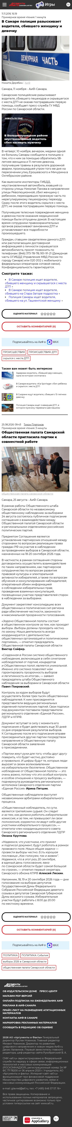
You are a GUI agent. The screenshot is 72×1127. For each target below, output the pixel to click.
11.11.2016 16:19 (9, 13)
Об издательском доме (20, 991)
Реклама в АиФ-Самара (19, 1005)
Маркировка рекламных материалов (30, 1022)
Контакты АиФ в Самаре (20, 1017)
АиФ (27, 82)
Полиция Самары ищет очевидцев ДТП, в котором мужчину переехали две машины (38, 406)
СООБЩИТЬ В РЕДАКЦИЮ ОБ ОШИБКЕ (28, 1027)
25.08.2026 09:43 (11, 424)
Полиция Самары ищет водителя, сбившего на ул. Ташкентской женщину (33, 299)
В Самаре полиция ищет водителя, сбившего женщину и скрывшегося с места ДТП (35, 283)
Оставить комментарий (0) (36, 326)
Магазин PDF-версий (17, 995)
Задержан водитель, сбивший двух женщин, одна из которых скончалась (39, 374)
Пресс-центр (48, 991)
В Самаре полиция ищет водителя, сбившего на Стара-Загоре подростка (31, 291)
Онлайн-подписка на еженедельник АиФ (33, 1000)
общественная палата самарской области (27, 493)
